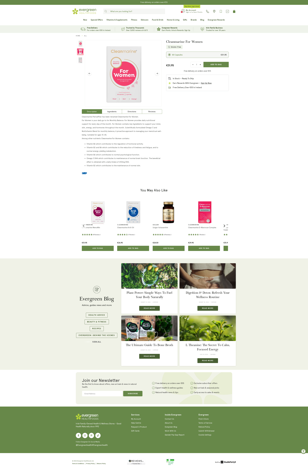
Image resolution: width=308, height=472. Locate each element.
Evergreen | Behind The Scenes (97, 335)
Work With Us (170, 431)
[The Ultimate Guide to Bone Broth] (149, 328)
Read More (149, 308)
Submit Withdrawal (206, 431)
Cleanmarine (87, 225)
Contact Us (169, 419)
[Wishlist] (220, 11)
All (85, 36)
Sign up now (206, 83)
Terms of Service (205, 423)
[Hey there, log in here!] (183, 11)
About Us (168, 423)
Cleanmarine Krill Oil (125, 227)
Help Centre (136, 423)
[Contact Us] (207, 11)
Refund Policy (204, 427)
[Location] (214, 11)
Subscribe (133, 393)
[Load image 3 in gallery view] (80, 60)
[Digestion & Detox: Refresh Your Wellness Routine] (208, 276)
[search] (105, 11)
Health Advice (96, 315)
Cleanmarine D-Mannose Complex (202, 227)
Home (78, 36)
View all (96, 342)
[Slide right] (157, 73)
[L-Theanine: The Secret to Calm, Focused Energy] (208, 328)
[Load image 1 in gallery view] (80, 43)
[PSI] (170, 464)
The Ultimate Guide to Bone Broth (149, 345)
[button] (98, 235)
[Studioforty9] (225, 462)
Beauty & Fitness (96, 322)
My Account (136, 419)
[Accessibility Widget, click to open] (303, 451)
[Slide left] (89, 73)
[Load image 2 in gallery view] (80, 51)
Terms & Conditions (78, 463)
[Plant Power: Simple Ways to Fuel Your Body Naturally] (149, 276)
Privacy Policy (90, 463)
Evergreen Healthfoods (84, 461)
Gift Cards (135, 431)
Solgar (156, 225)
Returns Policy (101, 463)
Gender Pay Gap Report (174, 435)
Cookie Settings (205, 435)
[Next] (224, 226)
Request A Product (139, 427)
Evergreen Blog (171, 427)
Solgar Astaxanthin (160, 227)
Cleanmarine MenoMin (91, 227)
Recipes (96, 329)
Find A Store (204, 419)
